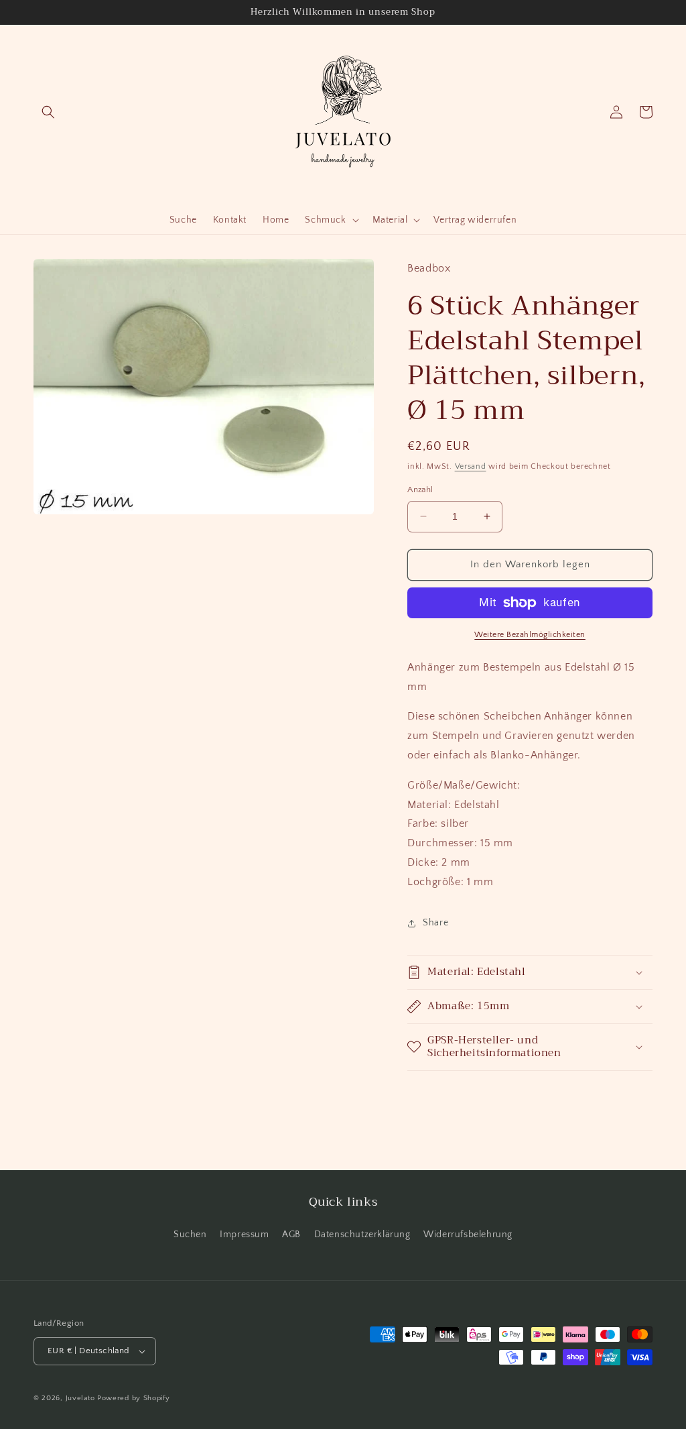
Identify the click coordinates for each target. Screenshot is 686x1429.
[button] (48, 112)
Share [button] (435, 922)
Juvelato (80, 1398)
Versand (470, 466)
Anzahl (420, 489)
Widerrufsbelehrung (467, 1234)
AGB (291, 1234)
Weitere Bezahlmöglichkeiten (530, 634)
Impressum (244, 1234)
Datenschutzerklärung (362, 1234)
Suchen (190, 1234)
